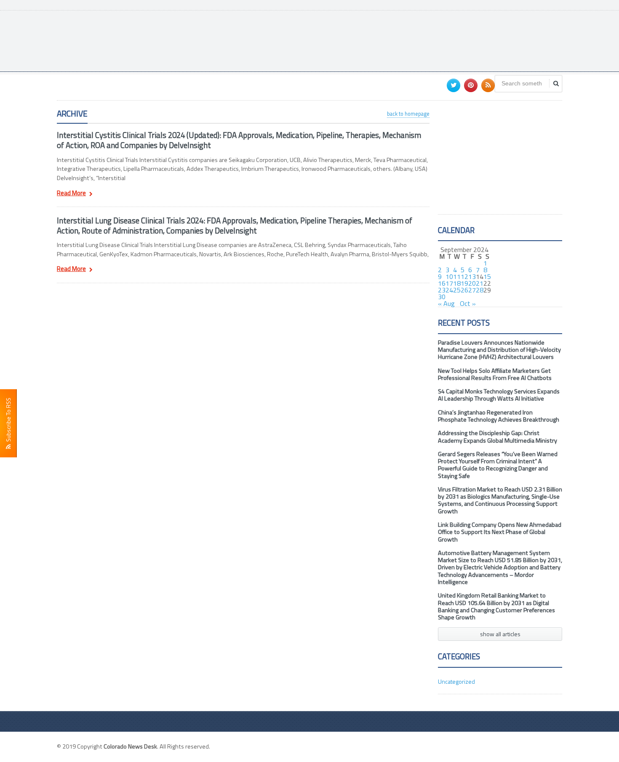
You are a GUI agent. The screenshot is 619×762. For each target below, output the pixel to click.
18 (457, 283)
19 (464, 283)
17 (449, 283)
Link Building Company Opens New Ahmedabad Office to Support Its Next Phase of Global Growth (499, 532)
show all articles (500, 633)
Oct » (468, 303)
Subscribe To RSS (8, 421)
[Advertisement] (409, 40)
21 (479, 283)
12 (464, 276)
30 (442, 297)
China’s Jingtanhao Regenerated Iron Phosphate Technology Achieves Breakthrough (498, 416)
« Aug (446, 303)
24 (449, 290)
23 (442, 290)
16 (442, 283)
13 (472, 276)
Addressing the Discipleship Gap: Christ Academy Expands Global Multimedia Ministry (497, 436)
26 (464, 290)
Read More (71, 194)
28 (479, 290)
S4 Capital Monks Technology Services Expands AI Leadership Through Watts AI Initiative (499, 395)
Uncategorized (456, 681)
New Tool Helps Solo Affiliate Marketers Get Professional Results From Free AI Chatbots (495, 374)
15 (487, 276)
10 (449, 276)
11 (457, 276)
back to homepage (408, 113)
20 (472, 283)
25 (457, 290)
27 (472, 290)
